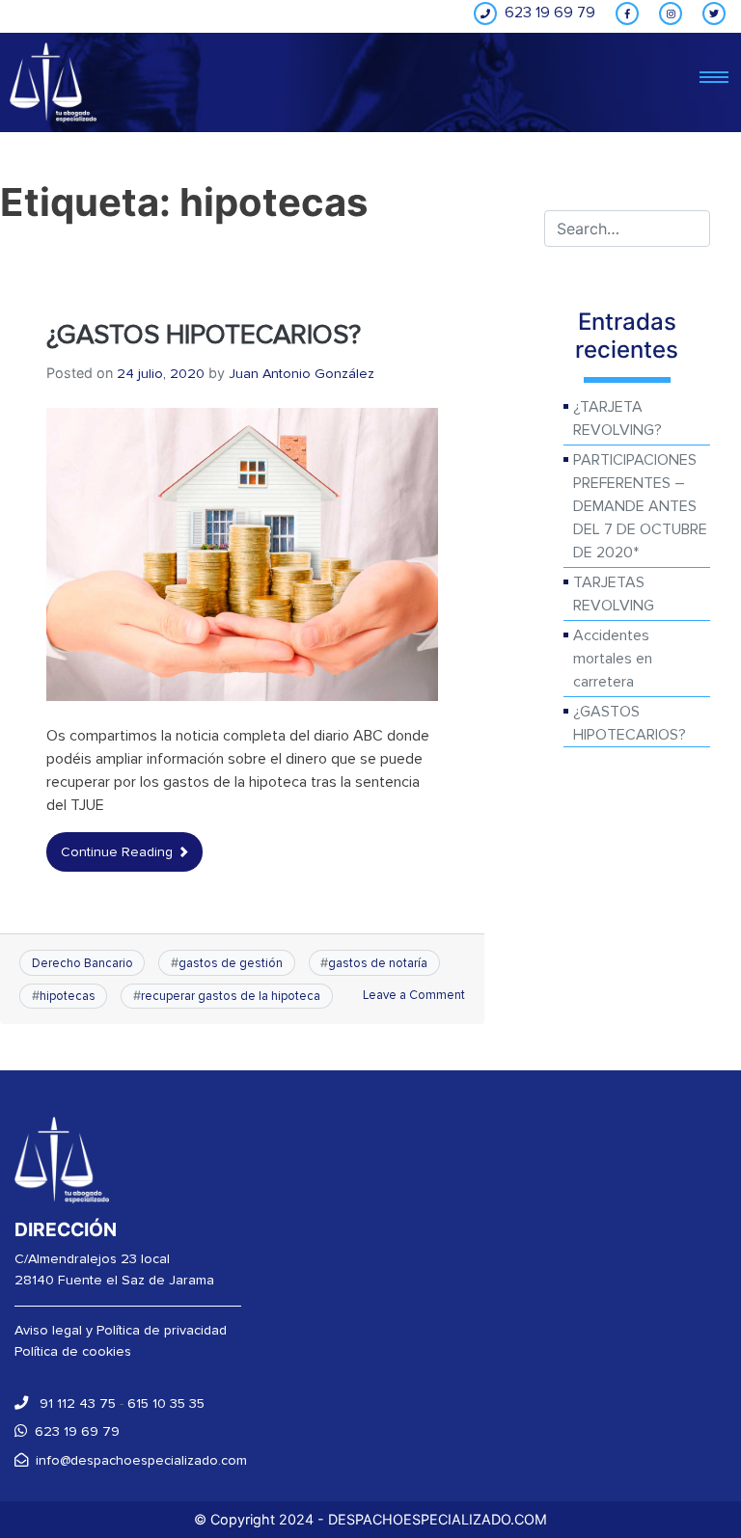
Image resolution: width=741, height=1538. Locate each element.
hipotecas (68, 996)
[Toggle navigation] (714, 79)
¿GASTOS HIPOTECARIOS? (203, 334)
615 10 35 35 (166, 1403)
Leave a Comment (414, 995)
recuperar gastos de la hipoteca (230, 996)
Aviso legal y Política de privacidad (120, 1330)
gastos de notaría (377, 963)
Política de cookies (72, 1351)
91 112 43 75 (76, 1403)
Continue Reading (119, 852)
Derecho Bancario (82, 963)
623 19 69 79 (77, 1431)
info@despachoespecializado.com (141, 1460)
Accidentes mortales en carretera (612, 658)
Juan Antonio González (301, 373)
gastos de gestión (230, 963)
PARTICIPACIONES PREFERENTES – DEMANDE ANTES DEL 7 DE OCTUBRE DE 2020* (640, 506)
